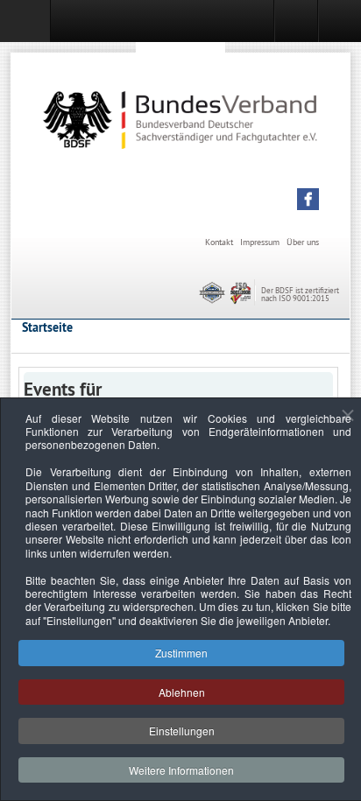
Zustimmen (181, 652)
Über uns (303, 242)
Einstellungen (182, 730)
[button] (308, 199)
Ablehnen (182, 692)
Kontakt (219, 242)
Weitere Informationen (181, 769)
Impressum (260, 242)
